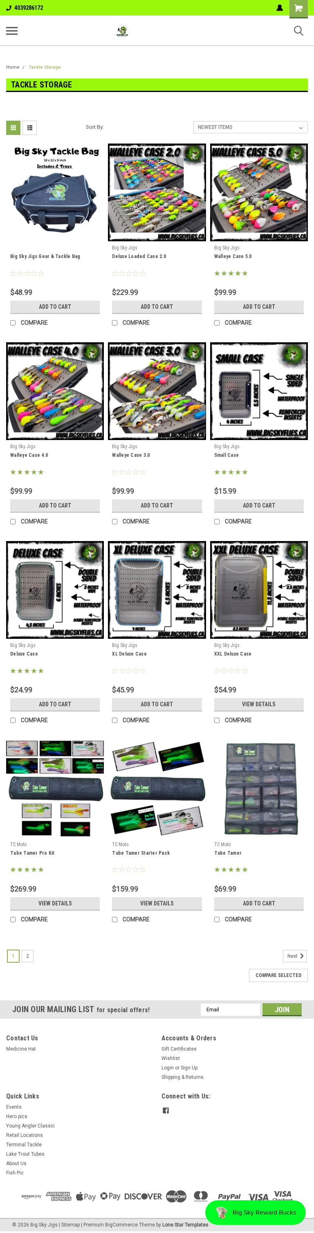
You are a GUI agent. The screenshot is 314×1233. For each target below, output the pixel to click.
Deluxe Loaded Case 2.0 (139, 256)
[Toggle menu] (12, 30)
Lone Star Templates (185, 1225)
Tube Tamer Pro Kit (32, 853)
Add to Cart (55, 306)
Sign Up (189, 1068)
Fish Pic (15, 1173)
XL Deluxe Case (129, 654)
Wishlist (170, 1058)
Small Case (226, 455)
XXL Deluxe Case (233, 654)
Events (14, 1107)
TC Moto (18, 844)
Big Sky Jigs (124, 248)
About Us (16, 1163)
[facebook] (166, 1110)
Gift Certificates (179, 1049)
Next (293, 956)
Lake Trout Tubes (25, 1154)
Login (167, 1068)
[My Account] (279, 7)
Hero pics (16, 1116)
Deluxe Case (24, 654)
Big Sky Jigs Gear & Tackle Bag (45, 256)
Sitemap (70, 1225)
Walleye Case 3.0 (131, 455)
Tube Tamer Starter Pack (141, 853)
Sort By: (95, 127)
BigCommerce (121, 1225)
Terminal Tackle (24, 1145)
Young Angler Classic (30, 1126)
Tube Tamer (228, 853)
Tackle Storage (45, 67)
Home (13, 67)
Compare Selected (278, 975)
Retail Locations (24, 1135)
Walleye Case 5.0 (233, 256)
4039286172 (28, 7)
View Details (259, 704)
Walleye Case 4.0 (29, 455)
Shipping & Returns (182, 1077)
